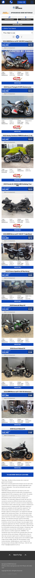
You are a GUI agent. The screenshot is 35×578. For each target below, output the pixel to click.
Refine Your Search (9, 28)
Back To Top (18, 555)
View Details (17, 83)
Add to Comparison (9, 48)
